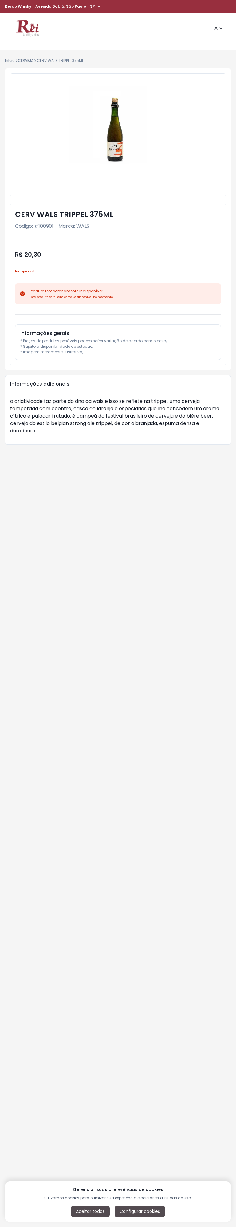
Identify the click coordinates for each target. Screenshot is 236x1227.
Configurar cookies (140, 1211)
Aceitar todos (90, 1211)
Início (10, 60)
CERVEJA (25, 60)
